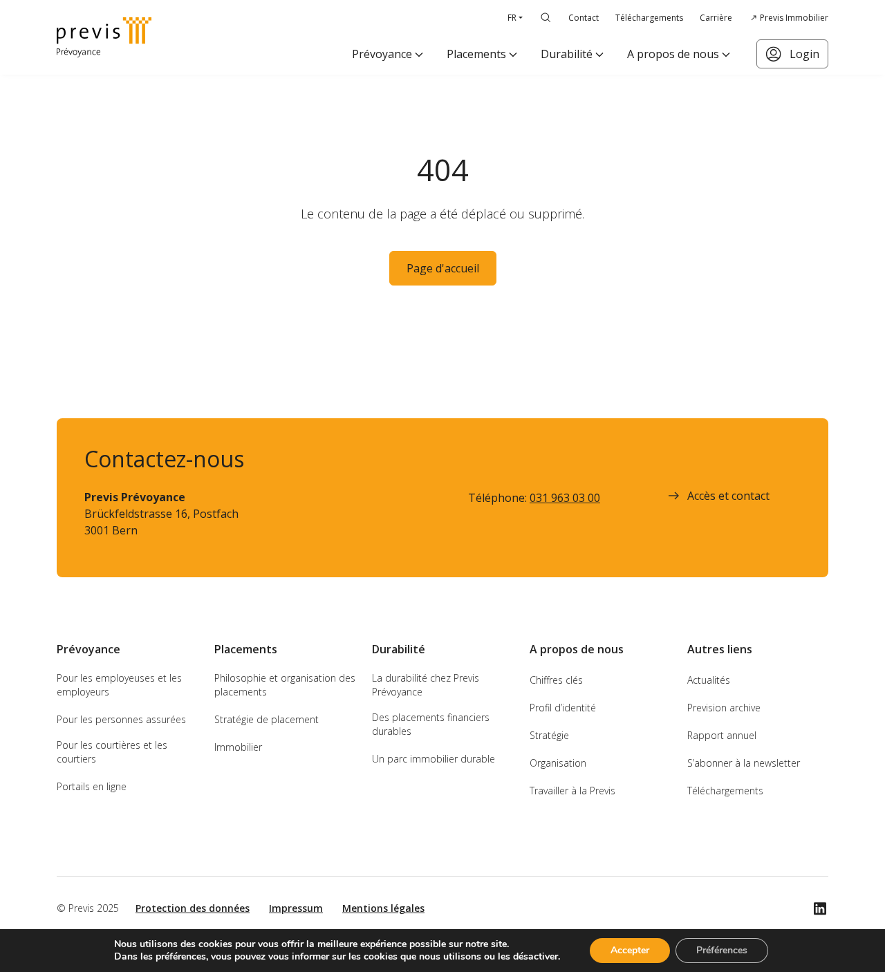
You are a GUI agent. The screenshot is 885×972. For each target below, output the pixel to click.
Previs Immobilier (794, 18)
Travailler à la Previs (572, 790)
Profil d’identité (563, 707)
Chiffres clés (556, 679)
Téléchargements (649, 18)
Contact (583, 18)
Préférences (721, 950)
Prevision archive (724, 707)
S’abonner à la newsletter (743, 762)
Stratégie (549, 735)
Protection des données (193, 908)
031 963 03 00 (565, 497)
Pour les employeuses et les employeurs (119, 684)
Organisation (558, 762)
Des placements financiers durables (431, 724)
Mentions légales (383, 908)
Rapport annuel (721, 735)
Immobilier (238, 747)
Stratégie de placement (266, 719)
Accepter (630, 950)
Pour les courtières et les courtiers (112, 751)
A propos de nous (673, 54)
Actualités (708, 679)
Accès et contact (728, 495)
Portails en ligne (92, 786)
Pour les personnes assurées (121, 719)
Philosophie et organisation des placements (284, 684)
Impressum (296, 908)
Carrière (716, 18)
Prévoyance (382, 54)
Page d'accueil (443, 268)
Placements (476, 54)
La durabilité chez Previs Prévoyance (425, 684)
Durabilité (567, 54)
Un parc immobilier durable (433, 758)
